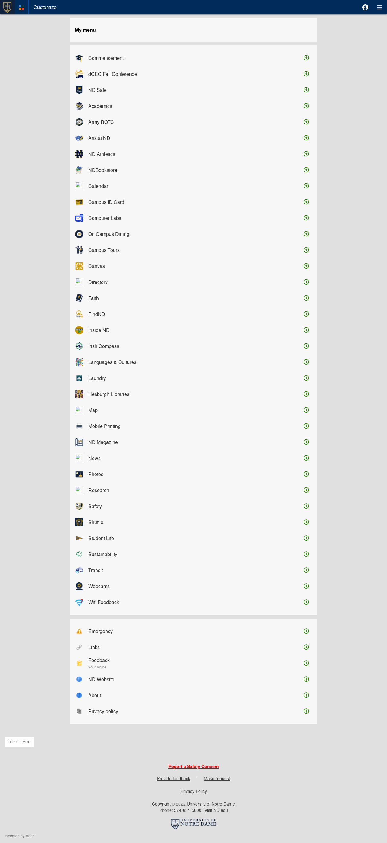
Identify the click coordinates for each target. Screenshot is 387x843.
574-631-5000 (187, 810)
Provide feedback (173, 778)
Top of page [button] (19, 741)
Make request (217, 778)
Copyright (161, 804)
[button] (365, 7)
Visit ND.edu (216, 810)
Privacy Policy (193, 791)
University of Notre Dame (211, 804)
